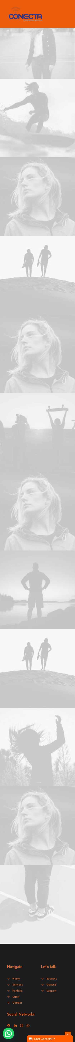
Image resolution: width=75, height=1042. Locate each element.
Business (52, 978)
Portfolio (17, 991)
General (51, 984)
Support (51, 991)
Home (16, 978)
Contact (17, 1003)
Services (17, 984)
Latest (15, 997)
